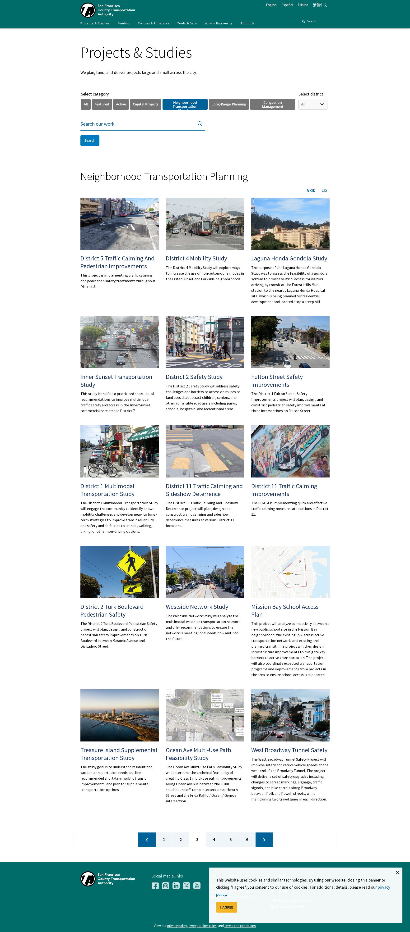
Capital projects (145, 104)
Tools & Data (187, 23)
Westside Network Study (197, 606)
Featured (102, 104)
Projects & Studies (95, 23)
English (271, 5)
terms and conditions (240, 925)
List (325, 190)
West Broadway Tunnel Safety (289, 750)
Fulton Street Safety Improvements (277, 380)
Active (121, 104)
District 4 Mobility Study (196, 258)
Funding (124, 23)
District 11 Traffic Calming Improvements (284, 490)
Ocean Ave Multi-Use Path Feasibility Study (198, 754)
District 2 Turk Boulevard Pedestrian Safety (112, 610)
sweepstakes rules (203, 925)
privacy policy (177, 925)
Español (287, 5)
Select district (310, 94)
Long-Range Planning (229, 104)
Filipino (303, 5)
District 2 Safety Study (194, 377)
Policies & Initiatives (153, 23)
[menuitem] (95, 23)
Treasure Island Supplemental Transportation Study (118, 754)
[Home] (107, 16)
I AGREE (226, 907)
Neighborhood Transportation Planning (185, 105)
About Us (248, 23)
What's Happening (219, 23)
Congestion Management (272, 104)
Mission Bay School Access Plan (285, 610)
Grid (311, 190)
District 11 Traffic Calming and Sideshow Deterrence (204, 490)
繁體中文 (320, 5)
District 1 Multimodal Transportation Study (107, 490)
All (86, 104)
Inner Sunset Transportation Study (116, 380)
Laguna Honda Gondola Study (289, 258)
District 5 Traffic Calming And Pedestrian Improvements (117, 262)
